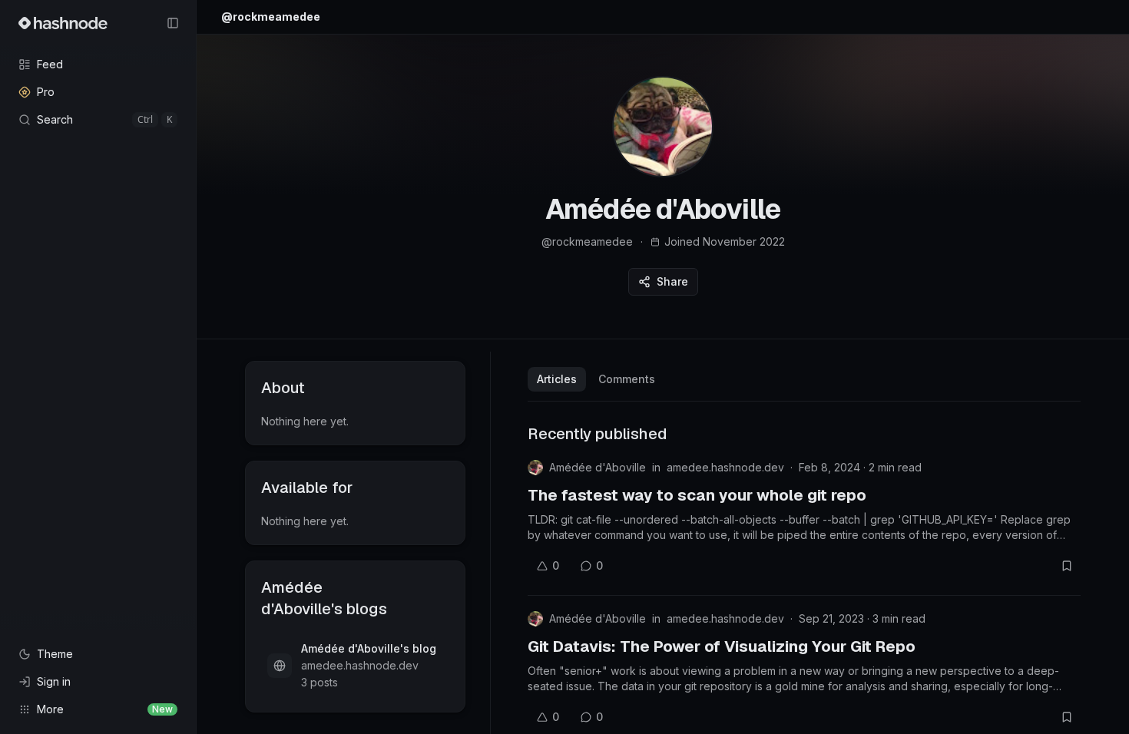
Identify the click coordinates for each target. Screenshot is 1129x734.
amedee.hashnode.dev (725, 467)
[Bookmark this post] (1067, 566)
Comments (626, 378)
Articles (557, 378)
